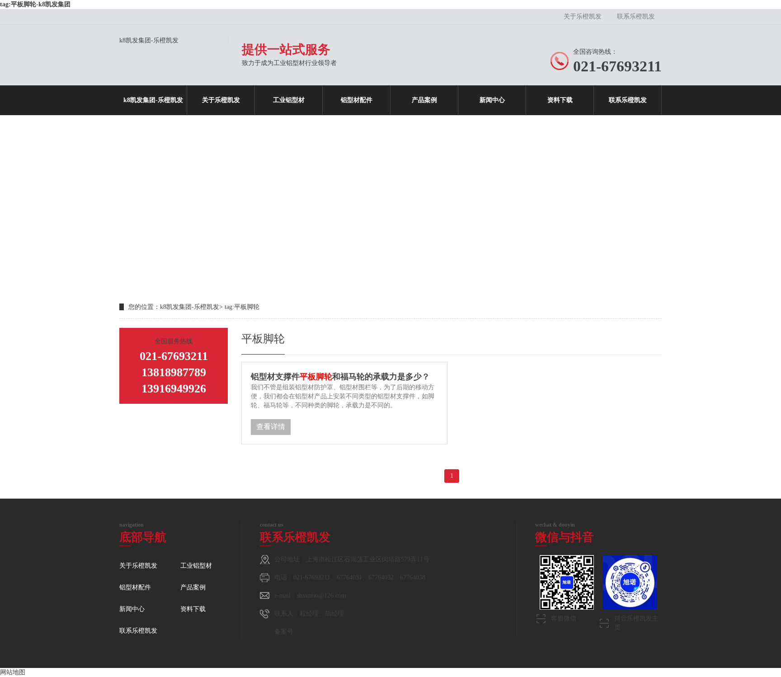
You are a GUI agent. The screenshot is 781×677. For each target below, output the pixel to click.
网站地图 (12, 672)
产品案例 (424, 100)
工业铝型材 (289, 100)
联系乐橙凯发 (636, 16)
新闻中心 (492, 100)
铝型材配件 (356, 100)
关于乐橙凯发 (583, 16)
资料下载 (560, 100)
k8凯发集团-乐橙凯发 (149, 40)
